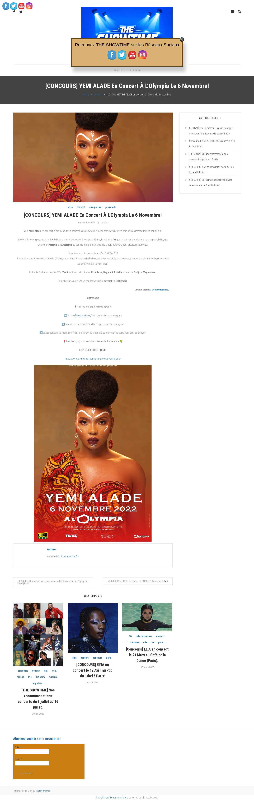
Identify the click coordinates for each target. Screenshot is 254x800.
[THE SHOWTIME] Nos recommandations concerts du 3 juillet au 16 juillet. (208, 157)
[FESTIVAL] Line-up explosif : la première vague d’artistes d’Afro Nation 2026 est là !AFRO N (211, 131)
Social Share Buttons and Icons (112, 797)
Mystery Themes (42, 790)
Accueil (118, 70)
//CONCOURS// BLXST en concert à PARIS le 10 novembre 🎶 (137, 581)
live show (40, 677)
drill (46, 670)
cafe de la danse (144, 636)
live (30, 677)
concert (81, 207)
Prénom (18, 747)
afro (70, 207)
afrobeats (23, 670)
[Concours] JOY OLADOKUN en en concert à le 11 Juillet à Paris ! (212, 144)
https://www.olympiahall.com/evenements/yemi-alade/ (93, 358)
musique (53, 677)
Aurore (104, 222)
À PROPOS (135, 70)
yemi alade (110, 207)
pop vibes (37, 683)
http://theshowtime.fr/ (67, 556)
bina (74, 657)
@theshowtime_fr (83, 315)
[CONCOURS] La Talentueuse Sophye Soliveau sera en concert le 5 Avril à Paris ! (210, 182)
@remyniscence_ (160, 289)
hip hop (20, 677)
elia (145, 642)
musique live (95, 207)
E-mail (18, 759)
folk (54, 670)
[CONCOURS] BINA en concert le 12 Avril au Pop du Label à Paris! (92, 670)
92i (130, 636)
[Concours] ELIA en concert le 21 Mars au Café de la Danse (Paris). (147, 655)
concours (97, 657)
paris (108, 657)
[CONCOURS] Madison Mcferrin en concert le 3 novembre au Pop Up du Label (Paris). (52, 582)
